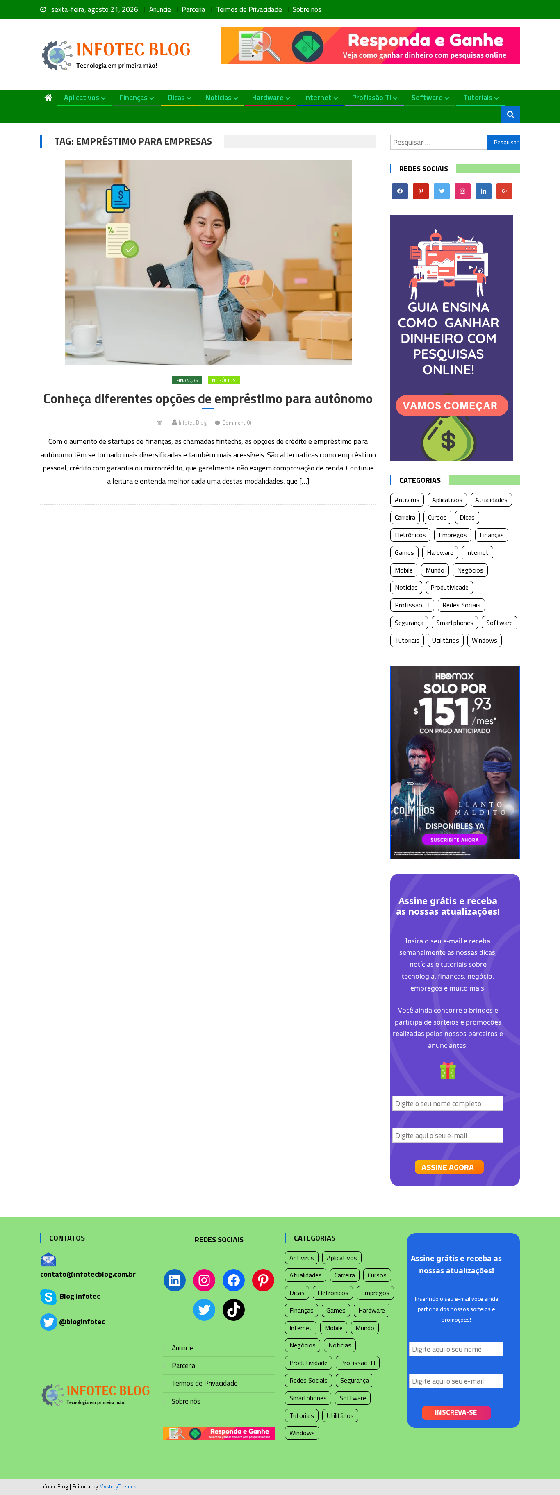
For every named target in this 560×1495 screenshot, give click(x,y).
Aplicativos (81, 97)
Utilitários (445, 640)
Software (427, 97)
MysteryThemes (118, 1486)
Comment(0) (236, 422)
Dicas (176, 97)
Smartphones (454, 622)
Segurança (409, 622)
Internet (318, 97)
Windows (484, 640)
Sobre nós (307, 9)
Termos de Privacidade (249, 9)
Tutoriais (477, 97)
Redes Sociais (461, 605)
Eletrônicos (410, 535)
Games (404, 552)
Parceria (193, 9)
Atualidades (491, 499)
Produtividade (449, 587)
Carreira (405, 517)
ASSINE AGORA (447, 1167)
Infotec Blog (193, 422)
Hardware (268, 97)
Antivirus (407, 499)
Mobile (404, 570)
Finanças (134, 97)
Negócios (224, 380)
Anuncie (160, 9)
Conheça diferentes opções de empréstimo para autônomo (208, 398)
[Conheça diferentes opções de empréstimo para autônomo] (208, 262)
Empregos (453, 535)
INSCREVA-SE (456, 1412)
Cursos (437, 517)
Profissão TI (371, 97)
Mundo (435, 570)
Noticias (218, 97)
